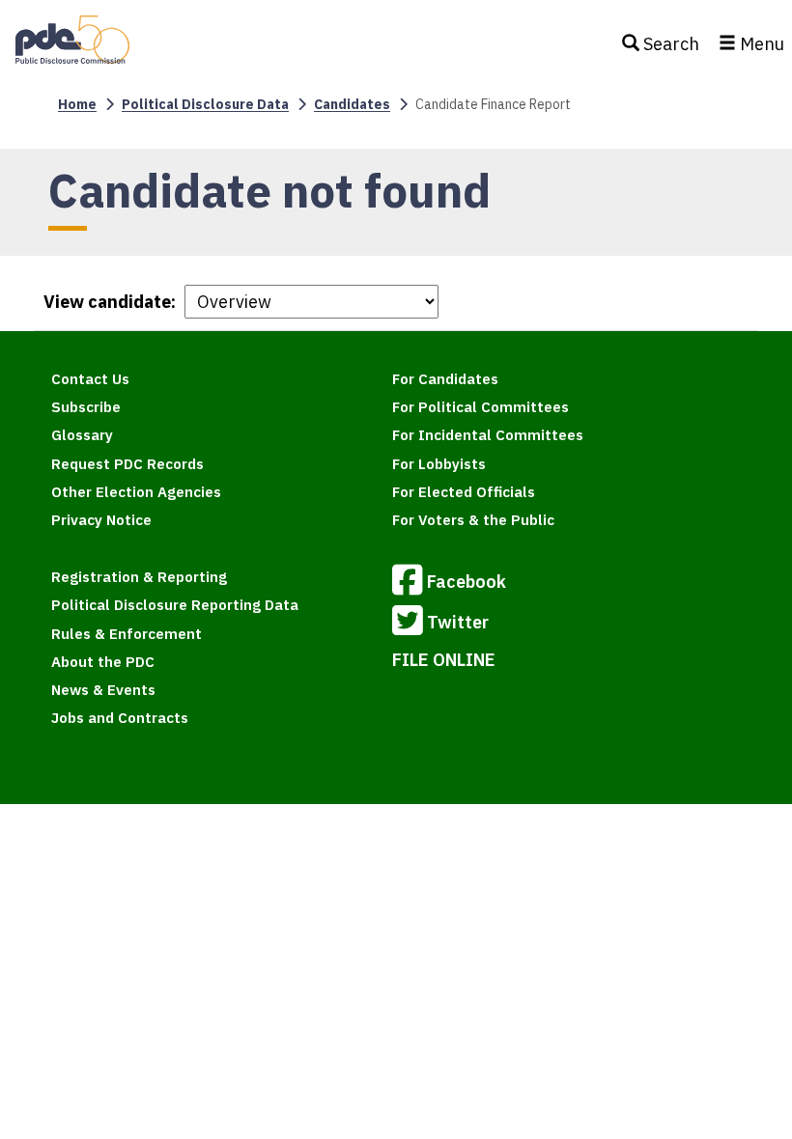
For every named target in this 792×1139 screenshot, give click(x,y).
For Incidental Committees (487, 435)
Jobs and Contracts (119, 717)
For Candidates (445, 379)
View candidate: (109, 302)
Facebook (466, 581)
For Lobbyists (439, 464)
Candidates (352, 104)
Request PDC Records (127, 464)
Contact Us (90, 379)
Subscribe (86, 407)
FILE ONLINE (443, 660)
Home (77, 104)
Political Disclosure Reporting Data (174, 605)
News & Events (103, 690)
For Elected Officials (463, 492)
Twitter (458, 622)
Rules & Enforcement (126, 634)
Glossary (82, 435)
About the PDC (103, 662)
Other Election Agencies (136, 492)
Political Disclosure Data (205, 104)
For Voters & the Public (473, 520)
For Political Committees (480, 407)
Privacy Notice (101, 520)
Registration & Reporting (139, 577)
